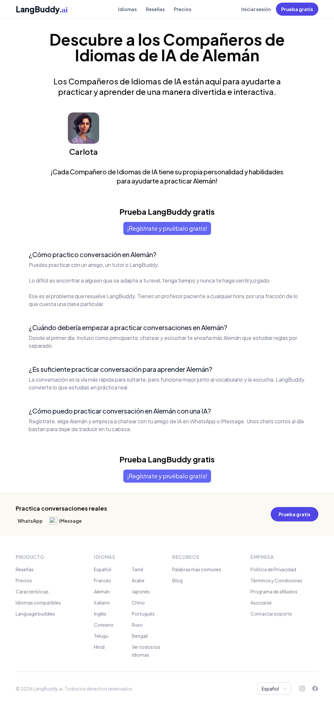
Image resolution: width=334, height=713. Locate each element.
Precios (182, 9)
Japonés (141, 591)
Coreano (104, 625)
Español (102, 569)
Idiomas (127, 9)
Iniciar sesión (256, 9)
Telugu (101, 636)
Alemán (102, 591)
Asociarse (261, 602)
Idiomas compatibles (38, 602)
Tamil (137, 569)
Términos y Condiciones (276, 580)
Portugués (143, 614)
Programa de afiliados (273, 591)
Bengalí (140, 636)
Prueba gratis (297, 9)
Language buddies (35, 614)
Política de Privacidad (273, 569)
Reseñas (155, 9)
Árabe (138, 580)
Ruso (137, 625)
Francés (102, 580)
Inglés (100, 614)
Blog (177, 580)
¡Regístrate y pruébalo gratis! (167, 228)
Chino (138, 602)
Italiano (102, 602)
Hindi (99, 647)
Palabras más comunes (196, 569)
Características (32, 591)
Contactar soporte (271, 614)
